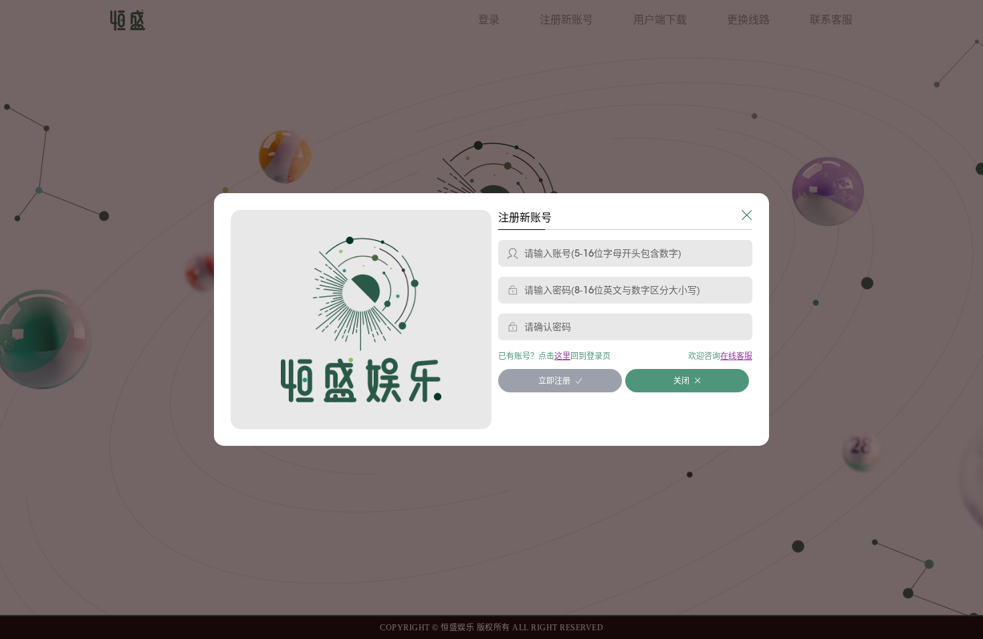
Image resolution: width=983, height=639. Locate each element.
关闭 (681, 381)
